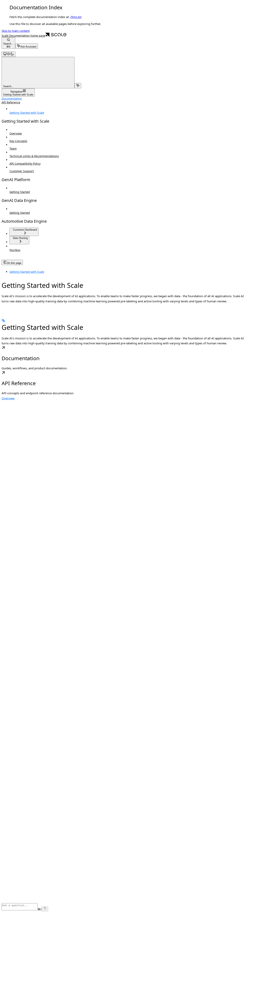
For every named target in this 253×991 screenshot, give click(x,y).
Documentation (12, 98)
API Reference (11, 102)
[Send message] (45, 909)
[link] (126, 358)
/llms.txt (75, 17)
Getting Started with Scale (26, 272)
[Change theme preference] (8, 54)
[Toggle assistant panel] (78, 85)
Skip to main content (16, 31)
